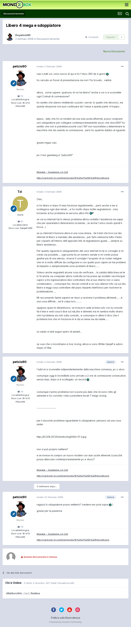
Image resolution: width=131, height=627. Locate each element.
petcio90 (25, 35)
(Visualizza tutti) (65, 583)
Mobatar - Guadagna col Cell (52, 172)
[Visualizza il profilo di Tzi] (20, 204)
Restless (35, 593)
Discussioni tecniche (48, 38)
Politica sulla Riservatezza (65, 617)
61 (21, 221)
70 (21, 96)
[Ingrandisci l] (107, 73)
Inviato (49, 66)
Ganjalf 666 (25, 228)
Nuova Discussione (114, 51)
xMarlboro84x (14, 593)
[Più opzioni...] (122, 67)
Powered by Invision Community (65, 622)
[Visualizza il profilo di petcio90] (9, 37)
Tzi (19, 191)
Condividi (92, 37)
